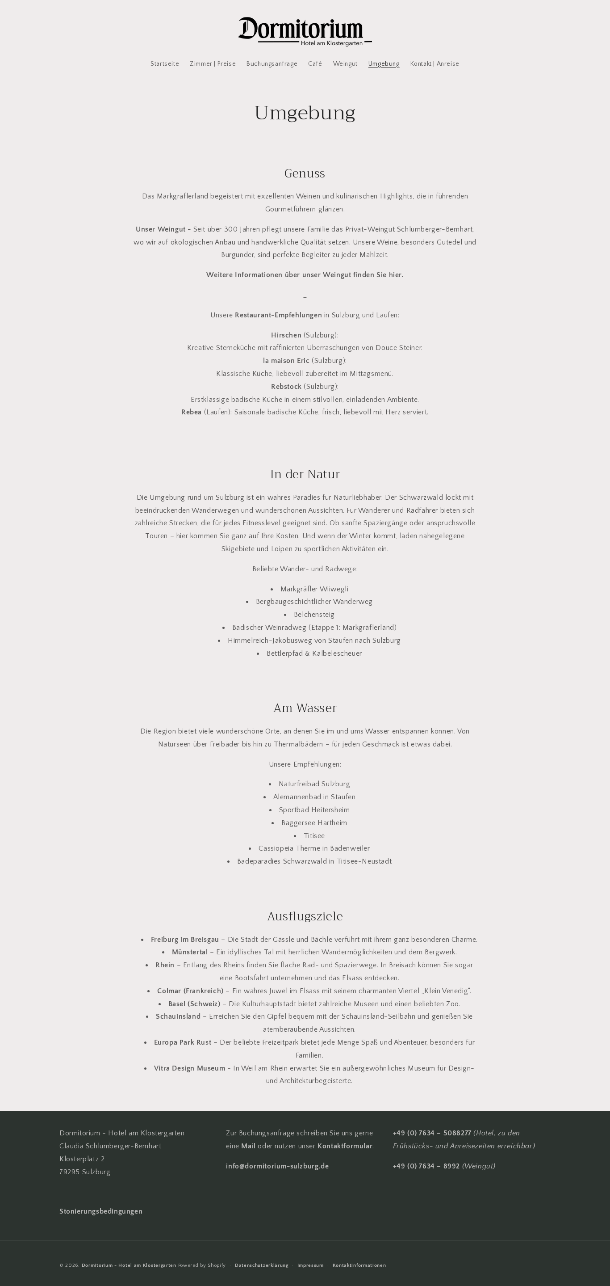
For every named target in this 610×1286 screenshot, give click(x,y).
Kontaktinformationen (359, 1265)
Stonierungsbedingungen (100, 1211)
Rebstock (287, 387)
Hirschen (287, 335)
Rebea (191, 412)
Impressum (310, 1265)
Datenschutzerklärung (261, 1265)
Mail (249, 1146)
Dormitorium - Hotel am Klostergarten (129, 1265)
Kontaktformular (345, 1146)
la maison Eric (286, 361)
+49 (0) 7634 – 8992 (426, 1166)
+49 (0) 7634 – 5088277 (432, 1133)
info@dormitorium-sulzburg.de (277, 1166)
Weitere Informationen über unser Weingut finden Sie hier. (304, 275)
